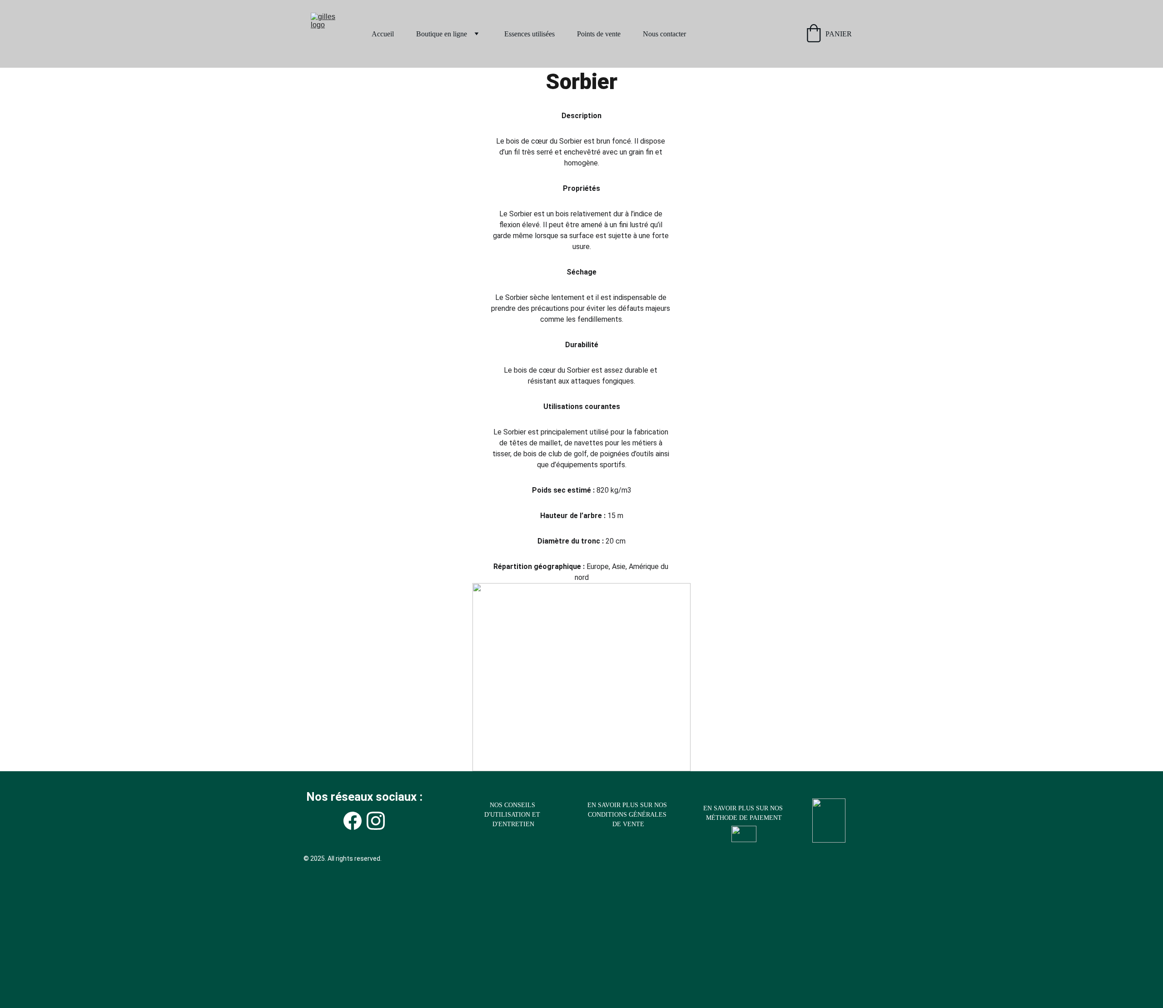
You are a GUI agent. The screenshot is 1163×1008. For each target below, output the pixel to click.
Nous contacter (664, 34)
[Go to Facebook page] (352, 821)
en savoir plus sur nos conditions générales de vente (628, 815)
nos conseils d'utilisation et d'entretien (513, 815)
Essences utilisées (529, 34)
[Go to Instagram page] (376, 821)
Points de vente (599, 34)
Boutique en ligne (441, 34)
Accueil (383, 34)
